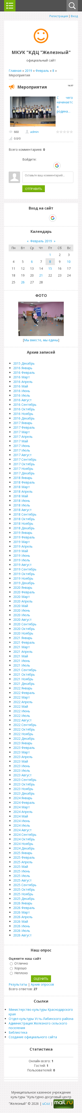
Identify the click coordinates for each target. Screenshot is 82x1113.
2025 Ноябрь (23, 894)
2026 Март (21, 912)
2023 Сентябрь (24, 779)
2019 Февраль (24, 537)
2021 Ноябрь (23, 679)
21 (41, 275)
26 (23, 282)
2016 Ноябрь (23, 413)
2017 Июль (21, 450)
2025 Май (20, 866)
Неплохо (21, 973)
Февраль (42, 70)
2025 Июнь (21, 871)
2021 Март (21, 647)
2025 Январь (22, 853)
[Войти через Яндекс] (49, 165)
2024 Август (22, 830)
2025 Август (22, 880)
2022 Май (20, 706)
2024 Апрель (23, 811)
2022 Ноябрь (23, 734)
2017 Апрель (23, 436)
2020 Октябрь (24, 628)
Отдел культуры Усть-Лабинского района (41, 1018)
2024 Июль (21, 825)
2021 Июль (21, 665)
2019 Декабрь (24, 583)
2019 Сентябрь (24, 569)
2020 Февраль (24, 592)
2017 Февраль (24, 427)
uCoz (46, 1103)
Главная (15, 70)
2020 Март (21, 596)
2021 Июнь (21, 661)
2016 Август (22, 400)
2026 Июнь (21, 926)
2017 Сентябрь (24, 459)
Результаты (18, 984)
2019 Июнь (21, 555)
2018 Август (22, 510)
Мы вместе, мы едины (41, 340)
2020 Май (20, 606)
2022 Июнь (21, 711)
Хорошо (20, 968)
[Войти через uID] (25, 165)
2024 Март (21, 807)
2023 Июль (21, 770)
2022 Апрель (23, 702)
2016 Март (21, 377)
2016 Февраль (24, 372)
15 (50, 268)
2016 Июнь (21, 391)
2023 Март (21, 752)
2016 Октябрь (24, 409)
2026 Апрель (23, 917)
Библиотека (18, 1032)
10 (69, 261)
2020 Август (22, 619)
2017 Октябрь (24, 464)
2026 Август (22, 935)
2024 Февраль (24, 802)
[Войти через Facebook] (41, 165)
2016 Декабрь (24, 418)
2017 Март (21, 432)
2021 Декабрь (24, 683)
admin (34, 132)
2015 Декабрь (24, 363)
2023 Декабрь (24, 793)
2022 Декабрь (24, 738)
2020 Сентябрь (24, 624)
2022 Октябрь (24, 729)
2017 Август (22, 455)
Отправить (33, 189)
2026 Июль (21, 930)
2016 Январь (22, 368)
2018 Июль (21, 505)
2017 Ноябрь (23, 468)
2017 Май (20, 441)
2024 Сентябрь (24, 834)
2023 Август (22, 775)
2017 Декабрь (24, 473)
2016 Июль (21, 395)
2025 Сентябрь (24, 885)
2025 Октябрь (24, 889)
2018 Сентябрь (24, 514)
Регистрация (58, 16)
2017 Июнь (21, 446)
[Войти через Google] (57, 165)
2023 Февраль (24, 747)
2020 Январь (22, 587)
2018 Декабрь (24, 528)
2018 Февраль (24, 482)
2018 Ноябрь (23, 523)
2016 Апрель (23, 381)
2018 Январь (22, 478)
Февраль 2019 (41, 241)
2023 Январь (22, 743)
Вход (74, 16)
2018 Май (20, 496)
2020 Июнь (21, 610)
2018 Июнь (21, 500)
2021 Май (20, 656)
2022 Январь (22, 688)
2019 (28, 70)
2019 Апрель (23, 546)
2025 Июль (21, 876)
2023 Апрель (23, 757)
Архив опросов (42, 984)
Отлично (21, 963)
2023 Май (20, 761)
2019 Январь (22, 532)
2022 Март (21, 697)
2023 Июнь (21, 766)
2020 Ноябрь (23, 633)
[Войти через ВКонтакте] (33, 165)
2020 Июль (21, 615)
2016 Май (20, 386)
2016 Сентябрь (24, 404)
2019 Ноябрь (23, 578)
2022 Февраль (24, 693)
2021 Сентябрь (24, 670)
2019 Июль (21, 560)
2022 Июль (21, 715)
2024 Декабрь (24, 848)
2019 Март (21, 542)
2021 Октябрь (24, 674)
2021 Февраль (24, 642)
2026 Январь (22, 903)
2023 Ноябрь (23, 789)
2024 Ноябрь (23, 843)
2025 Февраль (24, 857)
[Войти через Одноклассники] (65, 165)
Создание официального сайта (33, 1037)
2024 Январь (22, 798)
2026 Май (20, 921)
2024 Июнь (21, 821)
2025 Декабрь (24, 898)
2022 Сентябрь (24, 725)
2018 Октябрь (24, 519)
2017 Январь (22, 423)
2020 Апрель (23, 601)
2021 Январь (22, 638)
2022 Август (22, 720)
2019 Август (22, 564)
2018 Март (21, 487)
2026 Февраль (24, 908)
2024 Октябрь (24, 839)
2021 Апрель (23, 651)
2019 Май (20, 551)
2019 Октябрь (24, 574)
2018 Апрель (23, 491)
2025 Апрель (23, 862)
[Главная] (41, 42)
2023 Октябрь (24, 784)
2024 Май (20, 816)
